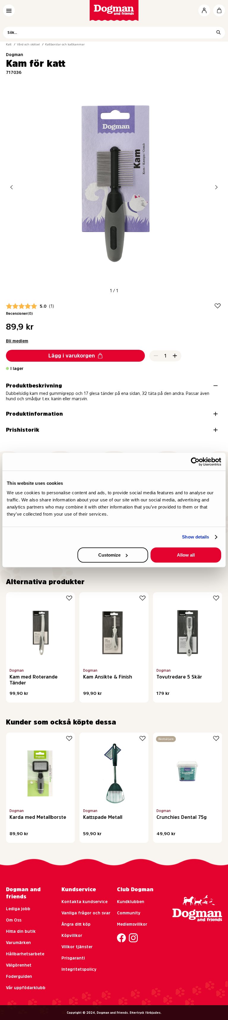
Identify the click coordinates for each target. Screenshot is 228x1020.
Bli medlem (17, 341)
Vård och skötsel (28, 44)
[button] (11, 187)
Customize (109, 554)
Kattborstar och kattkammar (65, 44)
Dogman (14, 55)
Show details (195, 536)
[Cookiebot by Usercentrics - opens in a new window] (195, 461)
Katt (9, 44)
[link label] (114, 10)
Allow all (186, 554)
